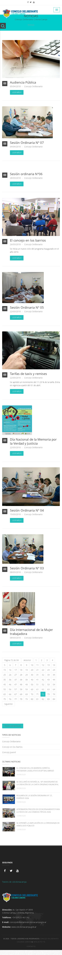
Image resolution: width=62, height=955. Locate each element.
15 (4, 670)
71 (37, 694)
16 (10, 670)
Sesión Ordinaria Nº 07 (27, 142)
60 (32, 689)
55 (4, 689)
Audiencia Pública (23, 82)
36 (10, 679)
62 (43, 689)
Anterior (27, 660)
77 (15, 699)
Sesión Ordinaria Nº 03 (27, 568)
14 (54, 665)
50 (32, 684)
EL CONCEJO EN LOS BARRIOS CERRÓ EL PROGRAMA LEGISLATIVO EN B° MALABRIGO (35, 769)
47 (15, 684)
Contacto (31, 946)
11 (37, 665)
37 (15, 679)
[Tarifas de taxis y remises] (31, 350)
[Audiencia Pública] (31, 58)
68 (21, 694)
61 (37, 689)
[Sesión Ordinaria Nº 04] (31, 486)
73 (48, 694)
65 (4, 694)
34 (54, 674)
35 (4, 679)
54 (54, 684)
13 (48, 665)
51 (37, 684)
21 (37, 670)
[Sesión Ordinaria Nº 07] (27, 122)
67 (15, 694)
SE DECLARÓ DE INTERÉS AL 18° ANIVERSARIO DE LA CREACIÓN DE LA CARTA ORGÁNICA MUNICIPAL (37, 783)
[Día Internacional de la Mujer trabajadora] (18, 608)
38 (21, 679)
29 (26, 674)
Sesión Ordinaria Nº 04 (27, 510)
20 (32, 670)
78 (21, 699)
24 (54, 670)
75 (4, 699)
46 (10, 684)
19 (26, 670)
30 (32, 674)
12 (43, 665)
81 (37, 699)
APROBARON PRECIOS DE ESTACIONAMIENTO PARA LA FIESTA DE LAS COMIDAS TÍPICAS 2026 (38, 810)
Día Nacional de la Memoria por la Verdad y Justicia (33, 441)
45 (4, 684)
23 (48, 670)
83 (48, 699)
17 (15, 670)
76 (10, 699)
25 (4, 674)
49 (26, 684)
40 (32, 679)
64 (54, 689)
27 (15, 674)
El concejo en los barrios (28, 240)
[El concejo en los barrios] (31, 216)
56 (10, 689)
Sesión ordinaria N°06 (26, 174)
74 (54, 694)
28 (21, 674)
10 (32, 665)
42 (43, 679)
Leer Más (16, 92)
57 (15, 689)
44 (54, 679)
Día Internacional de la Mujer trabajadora (31, 631)
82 (43, 699)
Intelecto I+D (39, 942)
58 (21, 689)
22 (43, 670)
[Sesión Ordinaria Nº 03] (22, 548)
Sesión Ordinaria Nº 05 (27, 307)
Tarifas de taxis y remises (28, 373)
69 (26, 694)
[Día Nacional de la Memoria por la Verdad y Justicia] (17, 420)
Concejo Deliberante (33, 86)
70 (32, 694)
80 (32, 699)
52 (43, 684)
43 (48, 679)
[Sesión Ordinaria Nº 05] (23, 287)
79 (26, 699)
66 (10, 694)
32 (43, 674)
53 (48, 684)
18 (21, 670)
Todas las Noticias (12, 726)
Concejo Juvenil (9, 752)
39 (26, 679)
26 (10, 674)
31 (37, 674)
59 (26, 689)
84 (54, 699)
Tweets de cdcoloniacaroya (14, 881)
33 (48, 674)
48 (21, 684)
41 (37, 679)
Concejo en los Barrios (12, 747)
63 (48, 689)
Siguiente (8, 704)
